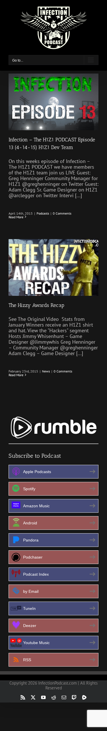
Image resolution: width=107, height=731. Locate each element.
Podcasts (43, 213)
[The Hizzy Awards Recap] (53, 267)
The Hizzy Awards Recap (36, 305)
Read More (16, 217)
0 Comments (62, 213)
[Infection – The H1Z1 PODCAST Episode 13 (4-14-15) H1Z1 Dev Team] (53, 102)
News (46, 371)
